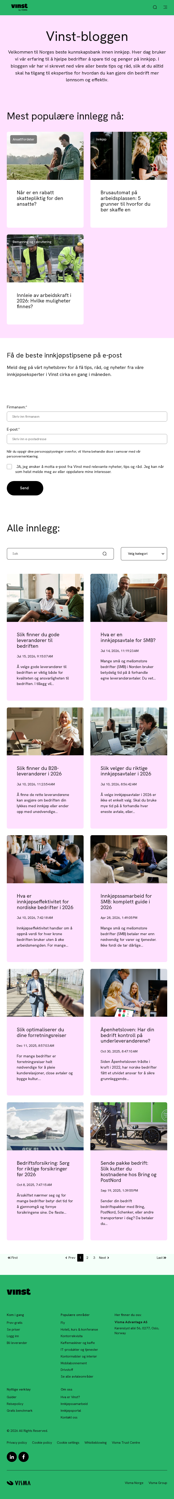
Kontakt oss (69, 1417)
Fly (63, 1322)
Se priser (13, 1329)
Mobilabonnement (74, 1363)
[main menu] (165, 7)
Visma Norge (134, 1483)
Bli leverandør (17, 1343)
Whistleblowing (95, 1442)
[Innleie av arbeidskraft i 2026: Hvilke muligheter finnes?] (45, 258)
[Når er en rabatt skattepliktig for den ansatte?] (45, 156)
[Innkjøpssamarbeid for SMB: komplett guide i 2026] (128, 859)
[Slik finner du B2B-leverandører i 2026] (45, 731)
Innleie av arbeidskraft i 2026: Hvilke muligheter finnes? (44, 301)
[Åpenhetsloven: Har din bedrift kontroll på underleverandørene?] (128, 993)
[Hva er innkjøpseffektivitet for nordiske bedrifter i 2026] (45, 859)
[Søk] (105, 553)
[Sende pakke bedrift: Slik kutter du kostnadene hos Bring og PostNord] (128, 1126)
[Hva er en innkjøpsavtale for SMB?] (128, 598)
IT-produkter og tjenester (79, 1349)
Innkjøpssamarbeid (74, 1404)
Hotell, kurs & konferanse (79, 1329)
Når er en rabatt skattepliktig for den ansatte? (40, 198)
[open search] (155, 7)
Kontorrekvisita (72, 1336)
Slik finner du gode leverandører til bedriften (38, 640)
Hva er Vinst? (70, 1397)
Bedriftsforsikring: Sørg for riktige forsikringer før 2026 (43, 1168)
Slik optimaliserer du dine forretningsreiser (41, 1032)
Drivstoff (67, 1369)
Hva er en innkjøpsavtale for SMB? (128, 637)
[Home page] (19, 7)
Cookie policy (42, 1442)
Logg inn (13, 1336)
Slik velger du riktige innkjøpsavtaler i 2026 (126, 771)
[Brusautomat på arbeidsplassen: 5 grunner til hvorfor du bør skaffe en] (128, 156)
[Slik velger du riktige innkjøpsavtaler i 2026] (128, 731)
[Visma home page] (19, 1483)
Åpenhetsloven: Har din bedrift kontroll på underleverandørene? (127, 1035)
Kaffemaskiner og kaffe (78, 1343)
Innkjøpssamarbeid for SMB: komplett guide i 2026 (126, 901)
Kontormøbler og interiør (79, 1356)
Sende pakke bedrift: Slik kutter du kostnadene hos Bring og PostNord (128, 1171)
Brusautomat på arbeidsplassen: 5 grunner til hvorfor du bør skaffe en (125, 201)
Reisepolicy (15, 1404)
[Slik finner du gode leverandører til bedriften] (45, 598)
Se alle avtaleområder (77, 1376)
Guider (12, 1397)
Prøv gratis (14, 1322)
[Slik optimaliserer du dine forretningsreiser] (45, 993)
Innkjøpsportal (71, 1410)
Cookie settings (68, 1442)
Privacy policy (17, 1442)
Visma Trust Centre (126, 1442)
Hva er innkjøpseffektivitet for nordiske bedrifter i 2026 (45, 901)
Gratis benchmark (19, 1410)
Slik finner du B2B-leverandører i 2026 (39, 771)
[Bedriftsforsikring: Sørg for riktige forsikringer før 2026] (45, 1126)
